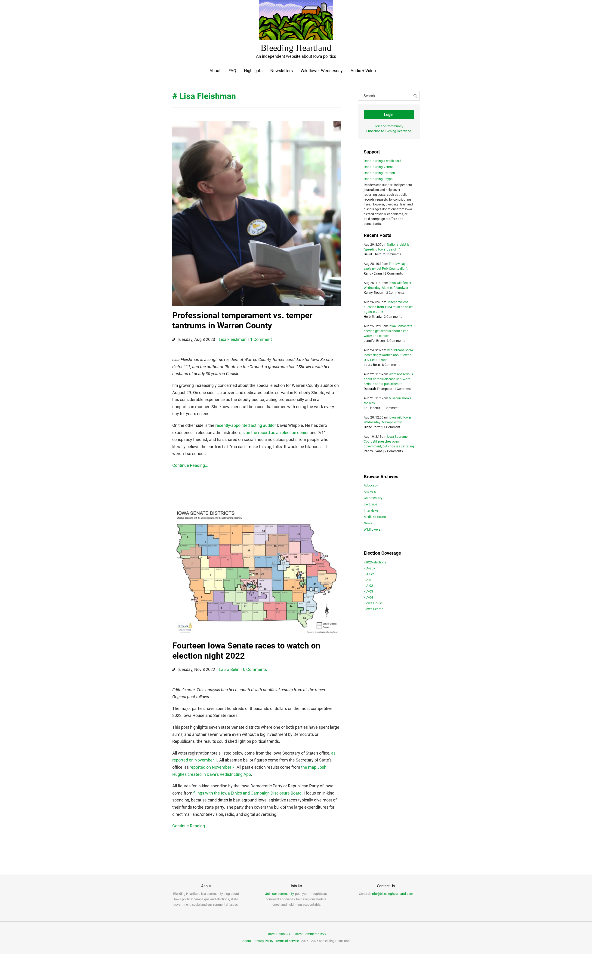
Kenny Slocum (374, 292)
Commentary (373, 498)
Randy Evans (373, 273)
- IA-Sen (369, 574)
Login (388, 115)
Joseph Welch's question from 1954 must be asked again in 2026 (388, 307)
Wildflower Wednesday (322, 70)
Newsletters (281, 70)
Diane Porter (373, 427)
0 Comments (255, 669)
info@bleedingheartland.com (392, 894)
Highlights (253, 70)
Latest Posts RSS (278, 934)
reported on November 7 (212, 767)
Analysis (370, 491)
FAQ (232, 70)
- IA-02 (368, 585)
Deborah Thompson (378, 389)
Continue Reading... (190, 465)
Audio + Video (363, 70)
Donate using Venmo (379, 167)
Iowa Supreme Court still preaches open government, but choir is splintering (389, 441)
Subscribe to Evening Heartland (388, 131)
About (215, 70)
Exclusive (370, 504)
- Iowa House (373, 603)
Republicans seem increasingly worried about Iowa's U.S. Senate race (388, 355)
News (368, 523)
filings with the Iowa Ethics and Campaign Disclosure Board (247, 793)
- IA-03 (368, 591)
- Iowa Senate (373, 609)
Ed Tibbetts (372, 408)
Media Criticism (375, 517)
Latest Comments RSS (309, 934)
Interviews (371, 510)
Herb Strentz (373, 316)
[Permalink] (173, 339)
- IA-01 (368, 580)
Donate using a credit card (382, 161)
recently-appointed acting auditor (245, 425)
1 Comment (261, 339)
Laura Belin (229, 669)
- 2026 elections (375, 562)
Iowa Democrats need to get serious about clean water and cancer (388, 331)
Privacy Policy (263, 941)
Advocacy (371, 485)
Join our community (279, 894)
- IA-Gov (369, 568)
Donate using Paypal (378, 179)
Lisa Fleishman (233, 339)
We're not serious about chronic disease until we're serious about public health (388, 379)
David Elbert (372, 254)
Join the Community (388, 126)
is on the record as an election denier (275, 432)
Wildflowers (372, 529)
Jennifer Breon (374, 340)
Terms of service (287, 941)
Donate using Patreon (379, 173)
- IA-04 (368, 597)
